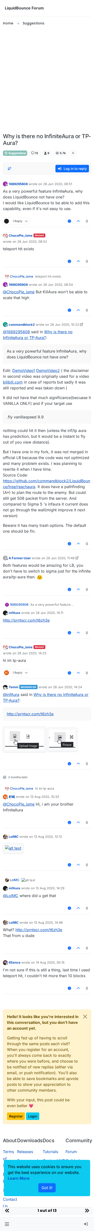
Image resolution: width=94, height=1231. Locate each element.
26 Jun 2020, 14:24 (67, 687)
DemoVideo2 (48, 370)
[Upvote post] (78, 221)
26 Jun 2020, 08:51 (57, 184)
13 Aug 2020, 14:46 (48, 922)
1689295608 (18, 184)
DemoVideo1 (23, 370)
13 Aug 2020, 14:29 (50, 888)
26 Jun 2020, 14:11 (49, 613)
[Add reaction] (69, 221)
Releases (25, 1151)
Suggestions (17, 153)
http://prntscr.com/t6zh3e (26, 620)
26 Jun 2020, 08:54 (58, 285)
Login (32, 1116)
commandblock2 (22, 324)
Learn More (19, 1178)
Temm (13, 687)
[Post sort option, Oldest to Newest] (9, 169)
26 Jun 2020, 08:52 (32, 241)
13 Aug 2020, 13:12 (48, 836)
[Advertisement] (47, 79)
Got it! (47, 1187)
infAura (14, 613)
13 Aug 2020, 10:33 (44, 797)
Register (16, 1116)
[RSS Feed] (73, 153)
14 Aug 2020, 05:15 (50, 962)
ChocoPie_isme (21, 235)
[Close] (85, 1016)
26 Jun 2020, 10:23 (64, 324)
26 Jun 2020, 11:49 (60, 558)
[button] (7, 1224)
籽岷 (12, 797)
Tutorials (50, 1151)
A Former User (20, 558)
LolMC (14, 836)
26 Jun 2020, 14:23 (31, 653)
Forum (71, 1151)
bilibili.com (13, 382)
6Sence (14, 962)
